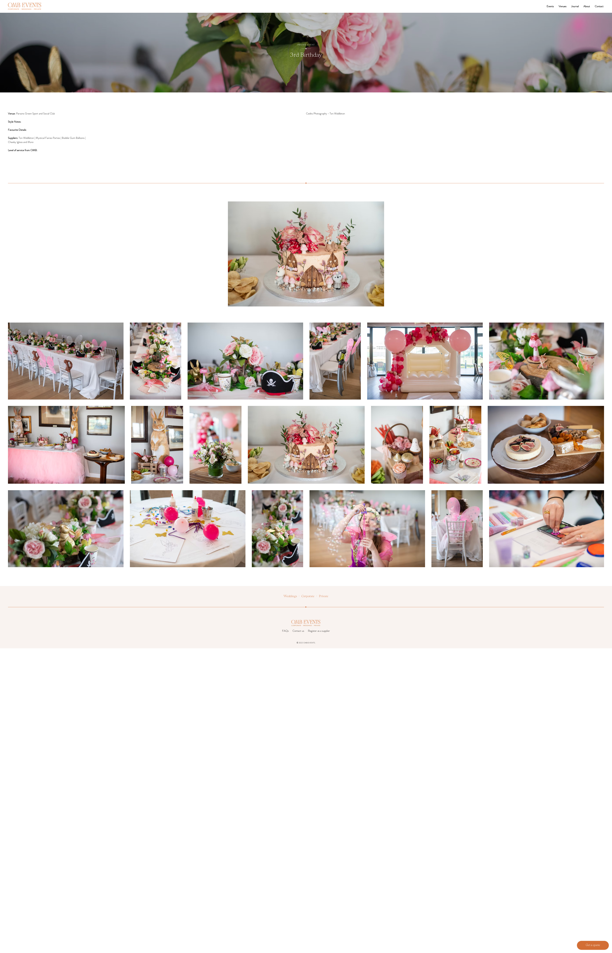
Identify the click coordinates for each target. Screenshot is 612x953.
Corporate (307, 596)
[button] (550, 6)
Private (323, 596)
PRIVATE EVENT (306, 44)
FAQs (285, 631)
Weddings (290, 596)
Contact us (298, 631)
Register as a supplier (319, 631)
